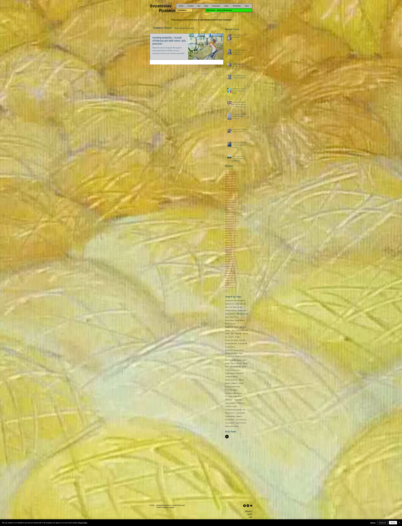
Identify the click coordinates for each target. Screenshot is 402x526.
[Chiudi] (399, 522)
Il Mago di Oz (241, 403)
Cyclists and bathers (231, 354)
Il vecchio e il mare (231, 406)
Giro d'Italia (228, 396)
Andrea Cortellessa (231, 310)
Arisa (231, 317)
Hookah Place (238, 400)
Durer (227, 367)
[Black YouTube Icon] (251, 505)
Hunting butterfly (230, 403)
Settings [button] (373, 523)
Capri (232, 334)
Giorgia (240, 383)
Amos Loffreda (237, 307)
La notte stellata (230, 416)
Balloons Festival (230, 324)
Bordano (227, 330)
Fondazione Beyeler (231, 377)
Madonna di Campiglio (232, 426)
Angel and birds (230, 314)
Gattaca (241, 380)
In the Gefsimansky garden (233, 410)
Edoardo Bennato (235, 367)
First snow (240, 373)
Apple (227, 317)
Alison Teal (228, 307)
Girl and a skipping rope (232, 387)
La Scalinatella (240, 413)
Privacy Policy (82, 523)
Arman (236, 317)
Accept (393, 523)
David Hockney (229, 357)
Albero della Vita (241, 304)
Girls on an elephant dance (233, 393)
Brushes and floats (242, 330)
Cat (226, 337)
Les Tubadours (229, 420)
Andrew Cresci (242, 310)
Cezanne (231, 337)
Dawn (237, 357)
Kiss (244, 410)
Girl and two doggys (231, 390)
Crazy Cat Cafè (242, 344)
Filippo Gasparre (230, 373)
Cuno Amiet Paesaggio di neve (234, 350)
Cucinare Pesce (230, 347)
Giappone (234, 383)
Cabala (227, 334)
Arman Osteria (229, 320)
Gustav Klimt (237, 396)
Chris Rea (242, 340)
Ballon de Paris (240, 320)
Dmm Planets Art (230, 360)
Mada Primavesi (241, 423)
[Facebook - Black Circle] (244, 505)
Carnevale (238, 334)
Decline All (382, 523)
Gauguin (227, 383)
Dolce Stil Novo (241, 360)
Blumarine (243, 327)
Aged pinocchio (229, 304)
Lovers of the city (240, 420)
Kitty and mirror (230, 413)
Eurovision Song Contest (232, 370)
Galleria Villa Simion (231, 380)
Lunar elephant (230, 423)
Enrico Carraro (169, 507)
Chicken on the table (231, 340)
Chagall (237, 337)
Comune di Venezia (231, 344)
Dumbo (245, 363)
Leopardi (239, 416)
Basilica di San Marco (231, 327)
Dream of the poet (236, 363)
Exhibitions (181, 10)
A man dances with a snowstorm (235, 301)
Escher (244, 367)
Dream (227, 363)
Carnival (245, 334)
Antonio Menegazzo (242, 314)
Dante (241, 354)
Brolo (233, 330)
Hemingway (229, 400)
